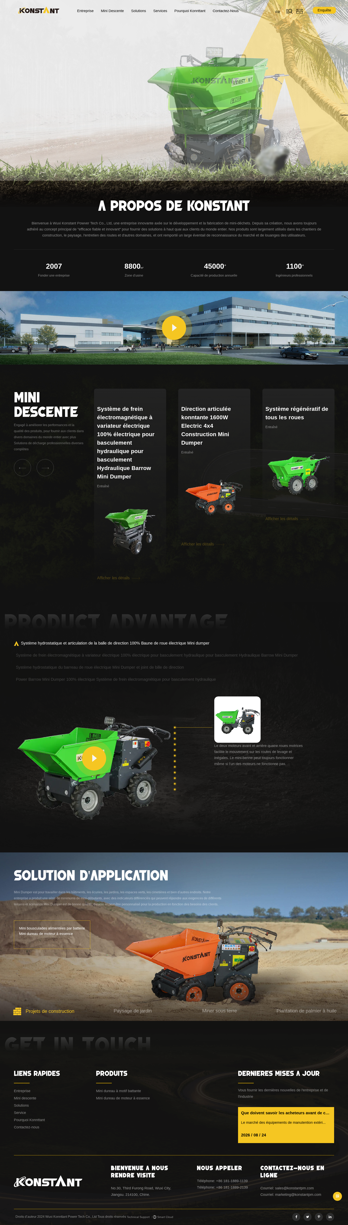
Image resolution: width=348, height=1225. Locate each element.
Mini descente (112, 11)
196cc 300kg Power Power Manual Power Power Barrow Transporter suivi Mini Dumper (294, 426)
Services (160, 11)
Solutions (138, 11)
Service (20, 1113)
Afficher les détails (114, 518)
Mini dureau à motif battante (118, 1091)
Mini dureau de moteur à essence (123, 1098)
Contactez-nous (226, 11)
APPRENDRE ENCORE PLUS (45, 119)
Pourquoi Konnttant (189, 11)
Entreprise (85, 11)
